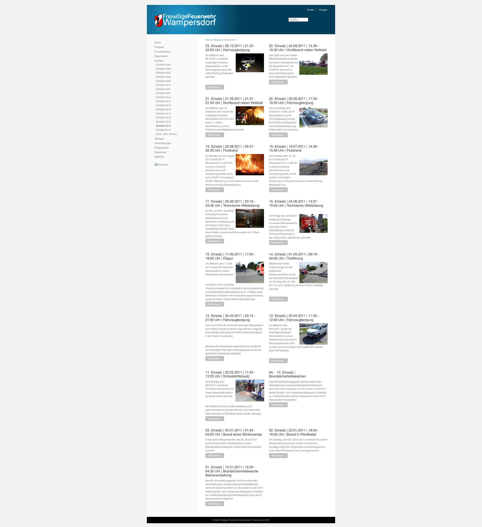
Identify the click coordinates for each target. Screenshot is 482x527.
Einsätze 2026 (163, 64)
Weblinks (159, 156)
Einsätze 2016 (163, 105)
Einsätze (159, 60)
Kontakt (310, 9)
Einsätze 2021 (163, 88)
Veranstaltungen (163, 143)
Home (158, 42)
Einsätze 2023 (163, 76)
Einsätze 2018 (163, 97)
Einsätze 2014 (163, 113)
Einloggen (323, 9)
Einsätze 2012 (163, 121)
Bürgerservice (162, 147)
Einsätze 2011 (163, 125)
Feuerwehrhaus (163, 51)
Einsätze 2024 (163, 72)
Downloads (160, 152)
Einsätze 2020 (163, 92)
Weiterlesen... (215, 87)
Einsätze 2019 (163, 84)
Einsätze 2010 (163, 129)
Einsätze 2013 (163, 117)
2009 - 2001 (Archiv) (166, 133)
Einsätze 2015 (163, 109)
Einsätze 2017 (163, 101)
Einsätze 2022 (163, 80)
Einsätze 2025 (163, 68)
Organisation (161, 56)
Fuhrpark (159, 47)
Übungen (159, 138)
